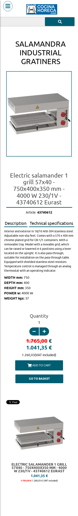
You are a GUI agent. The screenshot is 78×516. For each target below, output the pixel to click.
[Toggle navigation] (7, 11)
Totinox (39, 165)
